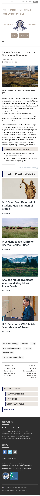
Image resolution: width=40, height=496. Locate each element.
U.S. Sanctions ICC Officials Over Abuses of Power (18, 326)
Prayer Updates (7, 59)
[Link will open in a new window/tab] (5, 452)
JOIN (14, 35)
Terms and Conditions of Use (19, 490)
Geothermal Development (12, 348)
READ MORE (6, 213)
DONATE (24, 35)
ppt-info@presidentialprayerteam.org (19, 438)
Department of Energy (10, 343)
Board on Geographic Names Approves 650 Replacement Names (29, 373)
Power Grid (27, 348)
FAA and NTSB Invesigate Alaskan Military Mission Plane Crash (17, 283)
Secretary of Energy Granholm (13, 357)
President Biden (8, 352)
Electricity (24, 343)
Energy (33, 343)
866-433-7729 (11, 432)
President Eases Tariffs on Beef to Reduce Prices (18, 243)
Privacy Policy (6, 490)
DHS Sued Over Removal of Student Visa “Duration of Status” (18, 205)
